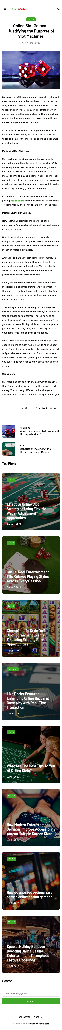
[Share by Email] (36, 411)
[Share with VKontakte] (55, 408)
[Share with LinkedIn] (47, 408)
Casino (31, 19)
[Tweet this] (40, 408)
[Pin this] (51, 408)
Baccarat (12, 669)
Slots (11, 479)
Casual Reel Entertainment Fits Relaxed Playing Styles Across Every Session (28, 576)
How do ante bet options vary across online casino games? (29, 894)
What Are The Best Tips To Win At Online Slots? (31, 768)
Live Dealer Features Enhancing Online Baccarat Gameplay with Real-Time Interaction (28, 700)
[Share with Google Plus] (43, 408)
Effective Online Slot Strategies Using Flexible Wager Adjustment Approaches (26, 511)
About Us (39, 1016)
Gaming (11, 795)
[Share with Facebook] (36, 408)
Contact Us (24, 1016)
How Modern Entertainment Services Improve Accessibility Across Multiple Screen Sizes (31, 829)
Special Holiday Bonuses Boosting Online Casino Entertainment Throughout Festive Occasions (28, 953)
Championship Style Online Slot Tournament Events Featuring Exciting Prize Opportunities (28, 637)
